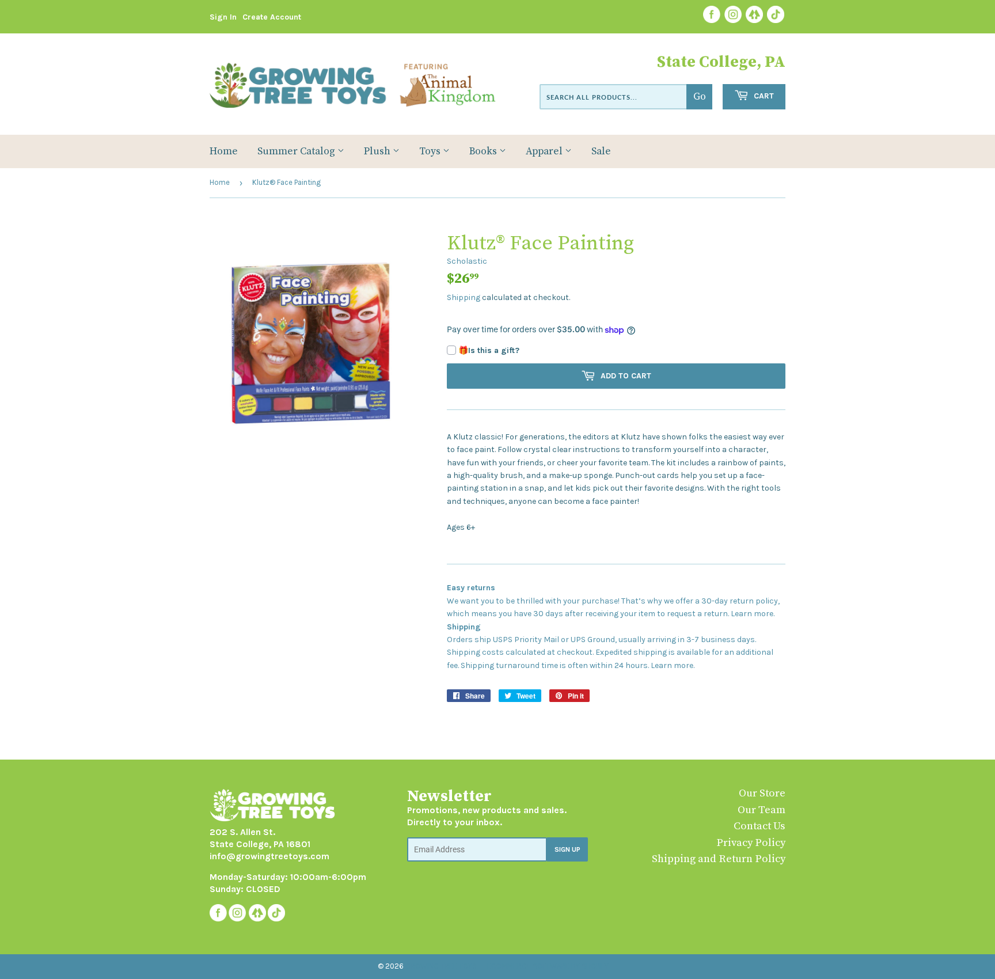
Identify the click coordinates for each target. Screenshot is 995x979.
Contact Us (759, 826)
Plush (378, 151)
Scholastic (467, 261)
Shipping (463, 297)
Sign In (223, 17)
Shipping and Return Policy (718, 859)
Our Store (762, 793)
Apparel (545, 151)
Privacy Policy (750, 842)
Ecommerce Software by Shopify (548, 966)
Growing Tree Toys (441, 966)
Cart (762, 96)
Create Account (271, 17)
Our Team (761, 810)
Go (699, 96)
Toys (431, 151)
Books (484, 151)
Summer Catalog (297, 151)
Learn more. (752, 613)
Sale (601, 151)
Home (224, 151)
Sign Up (567, 849)
